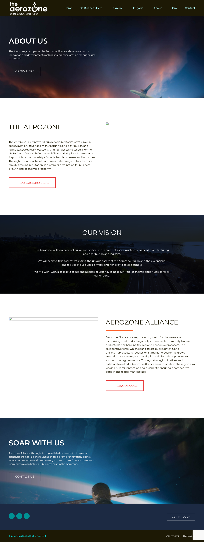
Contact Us (189, 536)
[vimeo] (27, 516)
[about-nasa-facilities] (150, 123)
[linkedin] (12, 516)
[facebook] (19, 516)
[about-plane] (53, 318)
